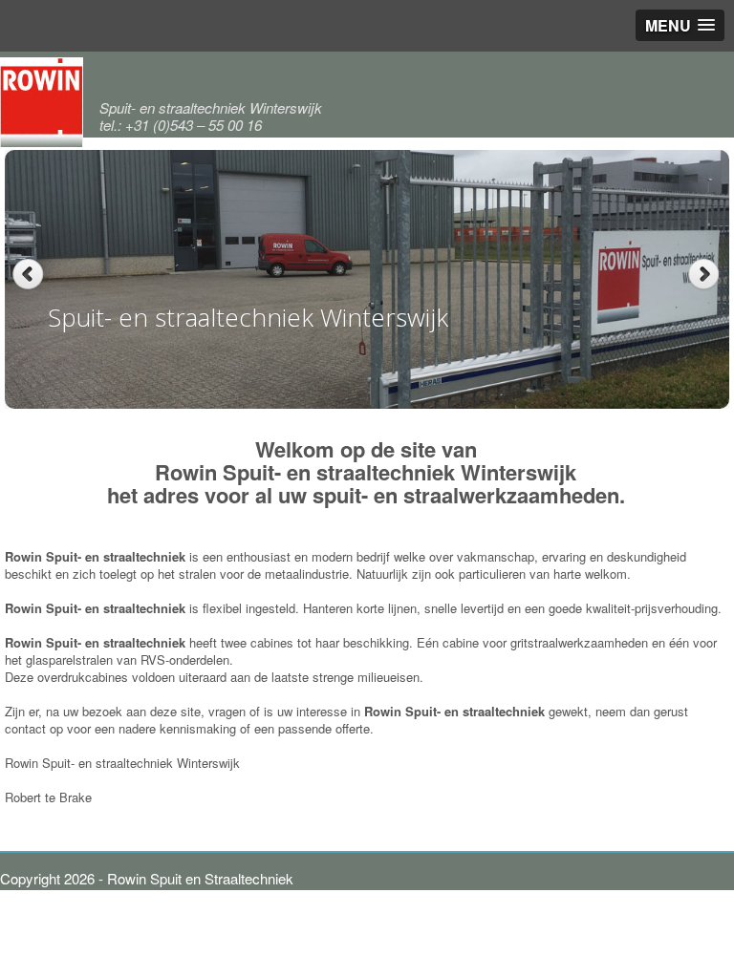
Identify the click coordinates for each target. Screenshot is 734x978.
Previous (28, 274)
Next (705, 274)
